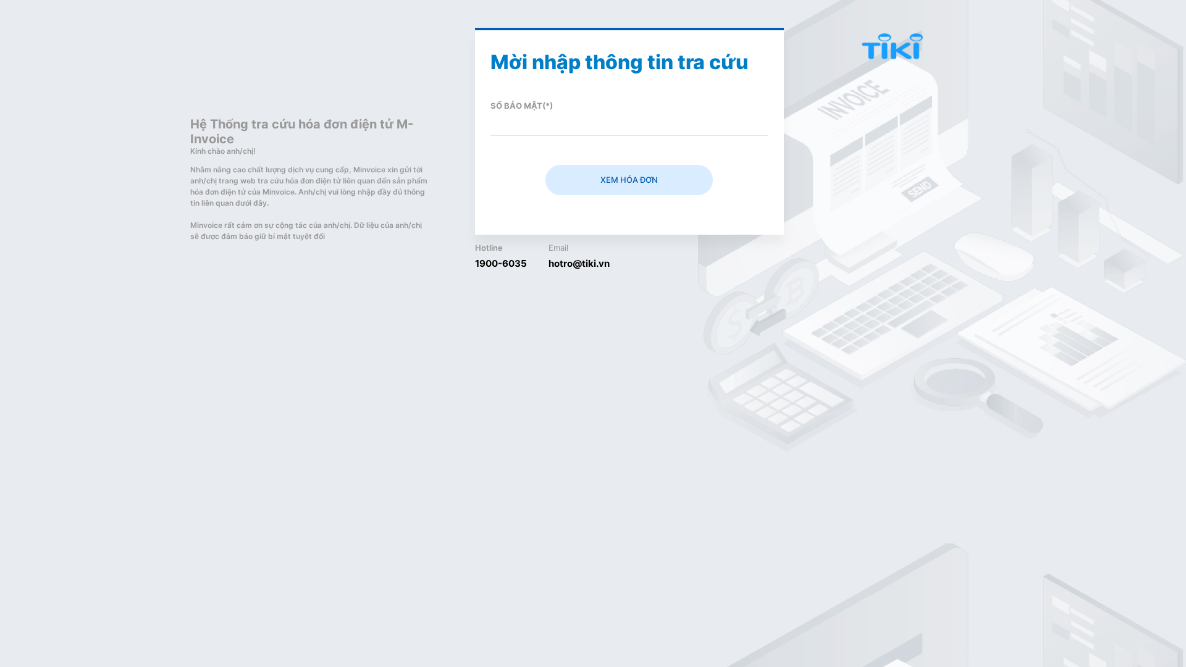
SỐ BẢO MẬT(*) (521, 106)
